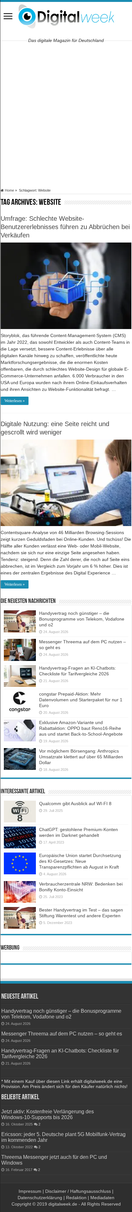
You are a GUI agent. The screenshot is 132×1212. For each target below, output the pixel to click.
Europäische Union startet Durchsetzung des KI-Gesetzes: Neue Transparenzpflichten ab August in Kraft (80, 861)
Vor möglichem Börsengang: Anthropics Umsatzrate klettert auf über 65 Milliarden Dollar (81, 756)
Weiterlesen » (14, 401)
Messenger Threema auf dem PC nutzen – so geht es (61, 1033)
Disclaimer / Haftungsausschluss (78, 1191)
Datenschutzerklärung (40, 1197)
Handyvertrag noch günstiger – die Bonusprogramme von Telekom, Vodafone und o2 (81, 619)
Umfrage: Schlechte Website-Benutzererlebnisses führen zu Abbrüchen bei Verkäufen (65, 227)
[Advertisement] (66, 114)
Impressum (30, 1191)
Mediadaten (102, 1197)
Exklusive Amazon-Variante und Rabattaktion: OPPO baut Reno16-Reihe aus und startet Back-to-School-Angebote (81, 728)
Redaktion (76, 1197)
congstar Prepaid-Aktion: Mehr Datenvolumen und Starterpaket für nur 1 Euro (80, 699)
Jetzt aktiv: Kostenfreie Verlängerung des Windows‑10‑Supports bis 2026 (47, 1114)
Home (9, 190)
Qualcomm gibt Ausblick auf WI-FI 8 (75, 803)
